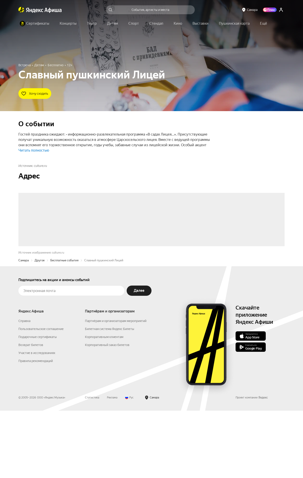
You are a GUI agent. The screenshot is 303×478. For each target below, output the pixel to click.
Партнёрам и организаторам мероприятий (115, 388)
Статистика (92, 464)
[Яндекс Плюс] (270, 10)
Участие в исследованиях (36, 420)
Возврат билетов (30, 412)
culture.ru (40, 166)
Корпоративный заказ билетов (107, 412)
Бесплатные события (64, 327)
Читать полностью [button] (33, 150)
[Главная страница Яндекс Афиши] (21, 10)
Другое (40, 327)
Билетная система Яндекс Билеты (109, 396)
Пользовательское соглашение (41, 396)
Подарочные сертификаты (37, 404)
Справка (24, 388)
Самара (23, 327)
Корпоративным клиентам (104, 404)
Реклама (112, 464)
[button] (263, 24)
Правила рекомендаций (35, 428)
